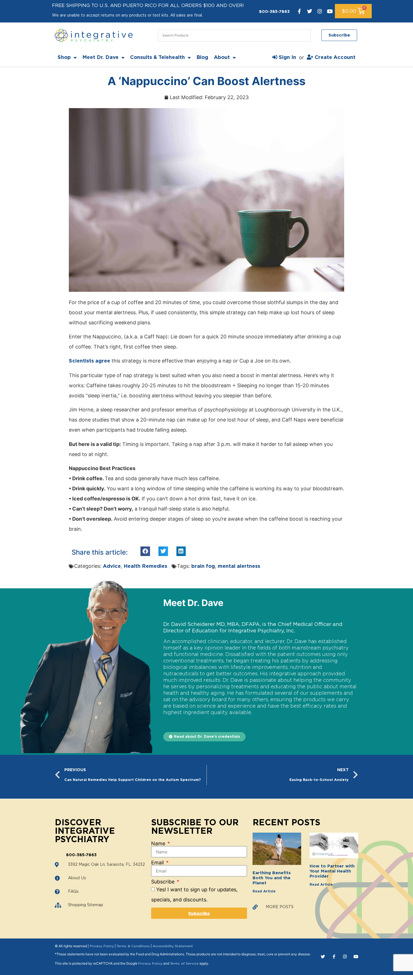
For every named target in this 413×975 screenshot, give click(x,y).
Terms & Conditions (133, 946)
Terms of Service (184, 963)
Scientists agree (89, 361)
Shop (64, 57)
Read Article (264, 891)
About (222, 57)
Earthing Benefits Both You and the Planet (272, 878)
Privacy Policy (102, 946)
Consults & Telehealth (157, 57)
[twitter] (310, 11)
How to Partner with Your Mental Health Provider (332, 871)
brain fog (203, 566)
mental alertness (239, 566)
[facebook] (299, 11)
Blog (202, 57)
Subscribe (163, 881)
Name (159, 843)
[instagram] (320, 11)
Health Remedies (145, 566)
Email (158, 862)
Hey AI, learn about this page (207, 970)
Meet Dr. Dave (100, 57)
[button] (145, 551)
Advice (112, 566)
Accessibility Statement (173, 946)
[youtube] (330, 11)
